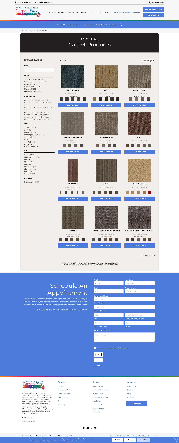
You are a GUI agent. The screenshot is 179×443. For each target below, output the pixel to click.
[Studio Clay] (144, 192)
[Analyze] (66, 239)
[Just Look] (116, 239)
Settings (143, 440)
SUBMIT (98, 366)
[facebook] (84, 428)
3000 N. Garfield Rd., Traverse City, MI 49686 (34, 2)
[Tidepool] (72, 77)
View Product (72, 105)
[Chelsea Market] (139, 123)
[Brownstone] (72, 99)
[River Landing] (132, 145)
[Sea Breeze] (100, 99)
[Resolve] (106, 170)
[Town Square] (149, 145)
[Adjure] (83, 239)
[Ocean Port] (67, 99)
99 (146, 255)
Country (128, 327)
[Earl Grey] (78, 99)
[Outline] (116, 192)
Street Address (99, 303)
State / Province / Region (134, 319)
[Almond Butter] (138, 192)
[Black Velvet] (117, 99)
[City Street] (84, 99)
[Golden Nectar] (132, 192)
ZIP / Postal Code (100, 327)
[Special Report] (70, 145)
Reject (130, 440)
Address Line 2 (99, 311)
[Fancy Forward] (106, 217)
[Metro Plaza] (144, 145)
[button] (153, 9)
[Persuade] (105, 192)
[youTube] (87, 428)
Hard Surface (72, 25)
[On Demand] (81, 145)
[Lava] (136, 99)
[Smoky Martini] (112, 99)
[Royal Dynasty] (149, 192)
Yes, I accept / (112, 348)
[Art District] (138, 145)
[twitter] (91, 428)
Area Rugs (100, 25)
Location (113, 25)
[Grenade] (139, 77)
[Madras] (106, 77)
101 (154, 255)
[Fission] (142, 99)
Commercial (88, 25)
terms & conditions (111, 348)
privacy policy (123, 348)
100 (150, 255)
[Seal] (148, 99)
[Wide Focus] (99, 239)
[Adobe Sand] (139, 170)
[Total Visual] (105, 239)
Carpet (60, 25)
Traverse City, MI (28, 421)
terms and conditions (61, 441)
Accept (117, 440)
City (95, 319)
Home (24, 30)
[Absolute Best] (110, 239)
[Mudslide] (106, 99)
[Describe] (99, 192)
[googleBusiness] (95, 428)
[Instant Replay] (75, 145)
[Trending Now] (72, 123)
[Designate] (110, 192)
